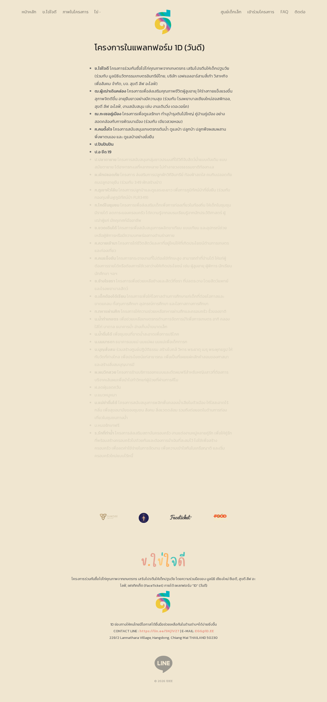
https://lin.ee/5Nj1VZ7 (159, 631)
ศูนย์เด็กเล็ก (231, 12)
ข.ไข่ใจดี (49, 12)
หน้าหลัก (29, 12)
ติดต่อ (300, 12)
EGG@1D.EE (204, 631)
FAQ (284, 12)
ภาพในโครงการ (75, 12)
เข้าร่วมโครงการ (260, 12)
